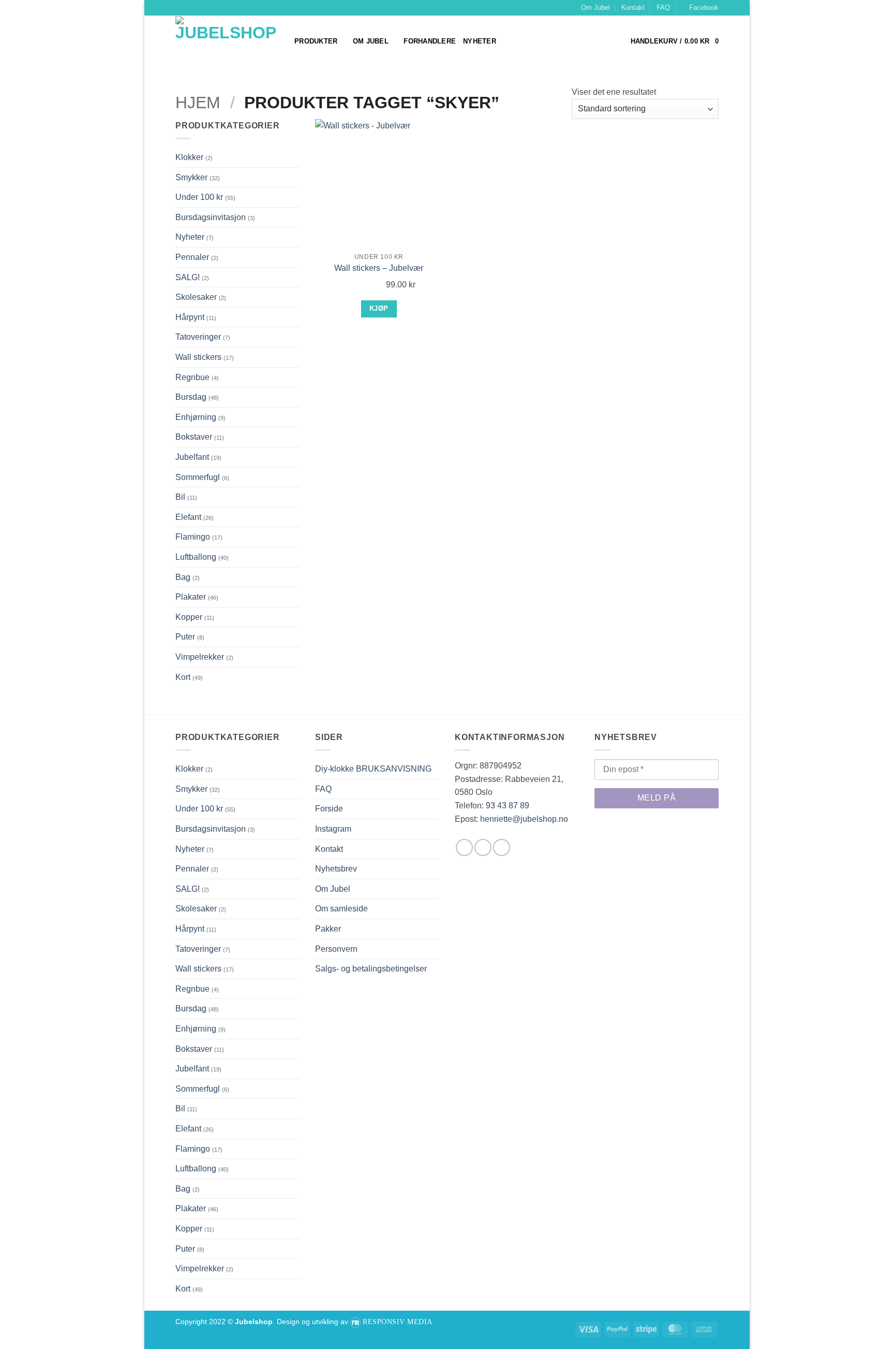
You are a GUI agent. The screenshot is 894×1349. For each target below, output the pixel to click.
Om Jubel (595, 7)
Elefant (188, 517)
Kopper (188, 617)
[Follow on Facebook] (464, 847)
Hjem (197, 102)
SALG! (187, 277)
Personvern (336, 949)
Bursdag (190, 397)
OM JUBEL (371, 41)
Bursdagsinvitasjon (210, 217)
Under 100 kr (199, 197)
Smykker (191, 177)
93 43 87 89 (507, 805)
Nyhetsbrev (336, 868)
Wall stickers (198, 357)
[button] (675, 41)
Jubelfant (192, 457)
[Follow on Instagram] (482, 847)
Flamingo (192, 536)
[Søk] (507, 41)
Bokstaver (193, 436)
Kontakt (633, 7)
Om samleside (341, 908)
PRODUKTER (315, 41)
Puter (185, 636)
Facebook (704, 7)
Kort (182, 677)
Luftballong (195, 557)
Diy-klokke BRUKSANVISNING (373, 768)
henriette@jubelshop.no (524, 819)
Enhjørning (195, 417)
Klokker (189, 157)
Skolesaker (196, 297)
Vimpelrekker (199, 656)
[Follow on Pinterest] (501, 847)
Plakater (190, 596)
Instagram (333, 828)
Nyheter (479, 41)
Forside (329, 808)
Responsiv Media (398, 1321)
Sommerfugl (197, 477)
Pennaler (192, 257)
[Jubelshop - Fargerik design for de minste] (227, 42)
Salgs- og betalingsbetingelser (371, 968)
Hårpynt (189, 317)
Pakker (328, 928)
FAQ (663, 7)
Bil (180, 496)
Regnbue (192, 377)
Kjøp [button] (379, 308)
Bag (182, 577)
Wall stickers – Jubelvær (378, 268)
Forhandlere (430, 41)
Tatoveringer (198, 336)
